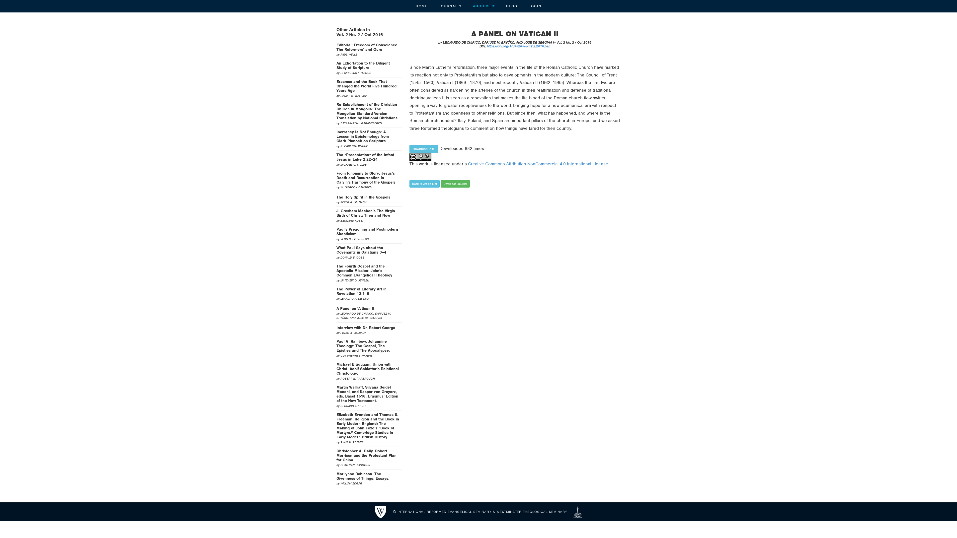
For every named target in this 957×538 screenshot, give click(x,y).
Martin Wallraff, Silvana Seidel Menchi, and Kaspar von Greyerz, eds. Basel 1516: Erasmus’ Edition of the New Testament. (367, 394)
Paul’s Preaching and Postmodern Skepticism (367, 231)
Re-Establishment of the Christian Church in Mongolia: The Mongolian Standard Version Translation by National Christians (367, 111)
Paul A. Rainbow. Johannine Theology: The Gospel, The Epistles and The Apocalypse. (363, 346)
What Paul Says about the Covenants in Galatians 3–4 (361, 250)
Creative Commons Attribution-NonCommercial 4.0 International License (538, 164)
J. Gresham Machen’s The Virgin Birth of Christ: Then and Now (365, 213)
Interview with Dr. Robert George (365, 328)
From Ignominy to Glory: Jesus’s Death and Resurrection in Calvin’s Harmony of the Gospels (366, 178)
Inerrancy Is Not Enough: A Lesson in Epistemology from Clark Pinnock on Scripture (362, 136)
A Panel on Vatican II (355, 308)
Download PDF (424, 149)
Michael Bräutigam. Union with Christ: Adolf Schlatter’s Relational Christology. (367, 369)
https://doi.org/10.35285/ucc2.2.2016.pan (518, 46)
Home (421, 6)
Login (535, 6)
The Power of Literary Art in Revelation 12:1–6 (361, 291)
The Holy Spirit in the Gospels (363, 197)
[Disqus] (515, 262)
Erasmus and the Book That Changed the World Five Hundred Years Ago (366, 86)
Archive (482, 6)
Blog (511, 6)
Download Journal (455, 184)
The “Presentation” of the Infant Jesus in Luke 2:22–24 (365, 157)
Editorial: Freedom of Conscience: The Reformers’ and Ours (367, 47)
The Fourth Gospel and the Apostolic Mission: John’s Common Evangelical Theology (364, 270)
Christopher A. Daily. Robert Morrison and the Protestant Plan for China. (366, 455)
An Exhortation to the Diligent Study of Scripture (363, 65)
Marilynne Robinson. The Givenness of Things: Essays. (362, 476)
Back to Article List (424, 184)
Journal (449, 6)
